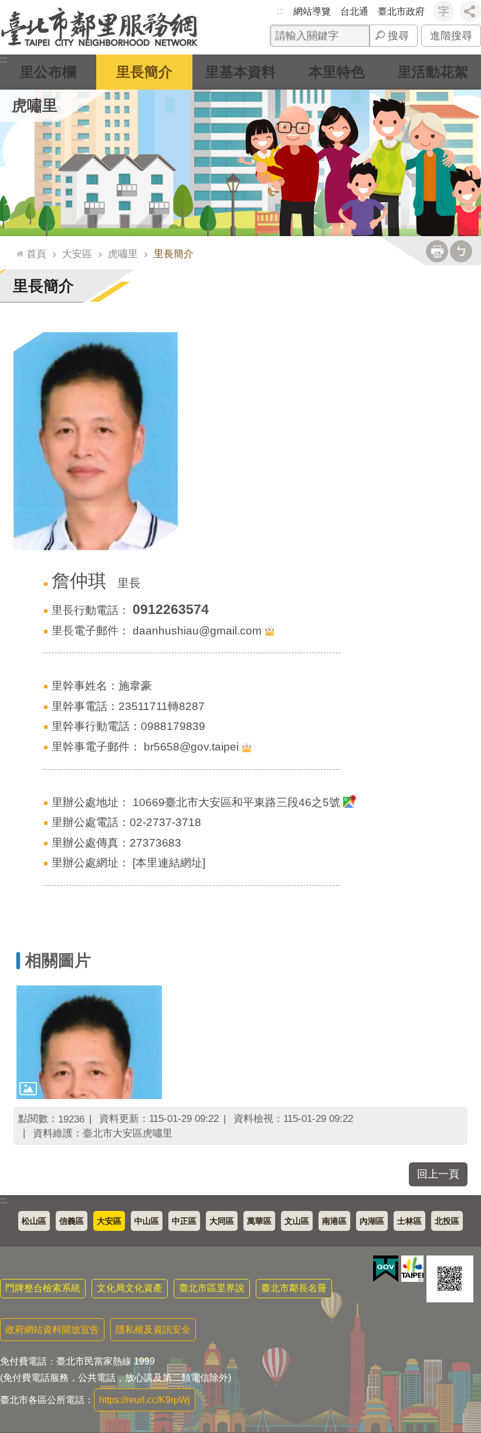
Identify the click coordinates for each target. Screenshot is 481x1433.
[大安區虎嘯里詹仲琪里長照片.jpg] (89, 1041)
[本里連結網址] (169, 863)
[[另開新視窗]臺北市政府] (412, 1268)
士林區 (409, 1221)
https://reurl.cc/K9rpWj (144, 1400)
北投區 (447, 1221)
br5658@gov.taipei (191, 747)
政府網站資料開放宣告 (52, 1330)
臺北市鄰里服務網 (99, 27)
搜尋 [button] (398, 36)
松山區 (34, 1221)
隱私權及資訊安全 (153, 1330)
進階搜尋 (451, 36)
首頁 (36, 254)
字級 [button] (443, 11)
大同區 (221, 1221)
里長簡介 (144, 72)
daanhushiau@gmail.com (197, 631)
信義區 (71, 1221)
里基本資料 (240, 72)
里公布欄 (48, 72)
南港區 (334, 1221)
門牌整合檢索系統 (42, 1288)
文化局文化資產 (129, 1288)
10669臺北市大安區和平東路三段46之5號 (236, 802)
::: (280, 11)
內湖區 (372, 1221)
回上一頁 (438, 1174)
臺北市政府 (401, 11)
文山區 (296, 1221)
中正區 (184, 1221)
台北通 (354, 11)
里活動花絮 (433, 72)
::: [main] (17, 249)
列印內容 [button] (437, 251)
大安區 (77, 254)
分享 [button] (470, 11)
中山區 (146, 1221)
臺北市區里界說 (212, 1288)
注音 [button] (461, 251)
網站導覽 (312, 11)
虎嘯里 (123, 254)
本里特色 (337, 72)
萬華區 (259, 1221)
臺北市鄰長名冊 (294, 1288)
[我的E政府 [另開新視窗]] (385, 1268)
